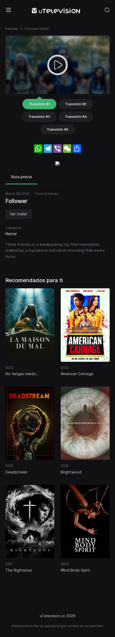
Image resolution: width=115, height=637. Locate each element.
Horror (11, 233)
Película (11, 29)
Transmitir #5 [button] (57, 129)
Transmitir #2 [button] (75, 104)
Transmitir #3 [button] (39, 117)
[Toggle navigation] (8, 10)
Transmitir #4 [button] (76, 117)
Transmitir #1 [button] (39, 104)
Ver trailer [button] (18, 214)
